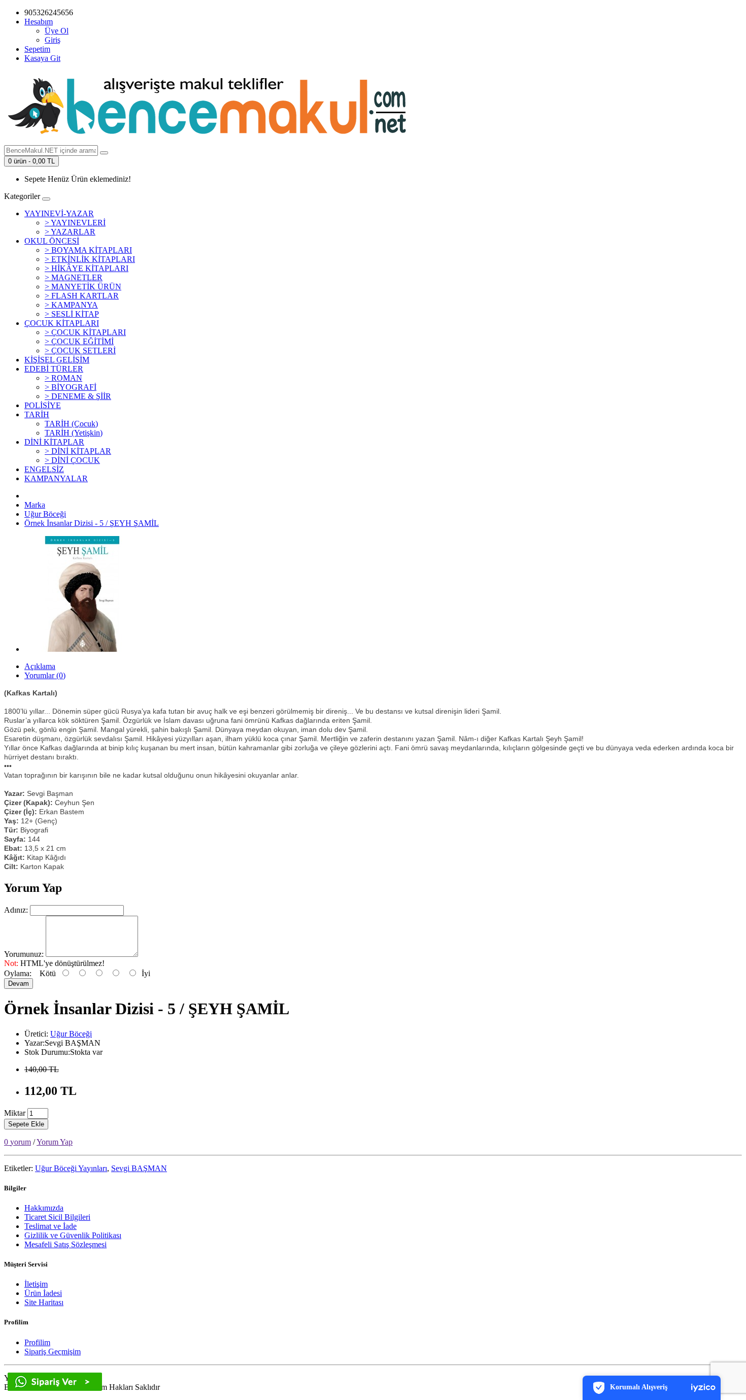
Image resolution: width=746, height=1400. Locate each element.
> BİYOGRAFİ (70, 387)
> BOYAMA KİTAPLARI (88, 250)
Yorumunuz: (24, 954)
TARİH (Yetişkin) (74, 432)
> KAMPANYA (71, 305)
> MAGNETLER (74, 277)
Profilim (37, 1342)
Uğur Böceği (45, 514)
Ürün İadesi (43, 1293)
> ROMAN (63, 378)
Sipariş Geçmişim (52, 1351)
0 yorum (17, 1142)
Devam (18, 983)
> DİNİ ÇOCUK (72, 460)
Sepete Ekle (26, 1124)
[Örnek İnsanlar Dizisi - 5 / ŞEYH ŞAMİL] (82, 649)
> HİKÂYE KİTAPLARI (86, 268)
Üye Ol (57, 30)
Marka (34, 505)
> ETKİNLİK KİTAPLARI (90, 259)
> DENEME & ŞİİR (78, 396)
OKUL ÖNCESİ (51, 241)
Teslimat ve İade (50, 1226)
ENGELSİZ (44, 469)
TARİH (36, 414)
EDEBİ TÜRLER (53, 368)
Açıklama (39, 666)
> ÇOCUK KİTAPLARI (85, 332)
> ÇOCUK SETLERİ (80, 350)
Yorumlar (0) (44, 675)
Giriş (52, 40)
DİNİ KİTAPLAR (54, 442)
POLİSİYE (42, 405)
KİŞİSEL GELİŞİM (56, 359)
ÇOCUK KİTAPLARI (61, 323)
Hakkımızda (43, 1208)
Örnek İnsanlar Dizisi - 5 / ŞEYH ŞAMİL (91, 523)
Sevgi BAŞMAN (139, 1168)
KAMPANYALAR (56, 478)
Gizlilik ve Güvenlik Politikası (72, 1235)
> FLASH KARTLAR (82, 295)
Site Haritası (43, 1302)
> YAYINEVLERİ (75, 222)
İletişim (36, 1284)
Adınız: (16, 910)
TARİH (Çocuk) (71, 423)
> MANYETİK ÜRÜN (83, 286)
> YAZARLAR (70, 231)
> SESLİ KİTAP (72, 314)
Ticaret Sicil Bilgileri (57, 1217)
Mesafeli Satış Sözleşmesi (65, 1244)
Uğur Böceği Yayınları (71, 1168)
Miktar (14, 1113)
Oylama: (17, 973)
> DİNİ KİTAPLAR (78, 451)
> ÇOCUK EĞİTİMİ (79, 341)
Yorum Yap (55, 1142)
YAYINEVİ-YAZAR (59, 213)
